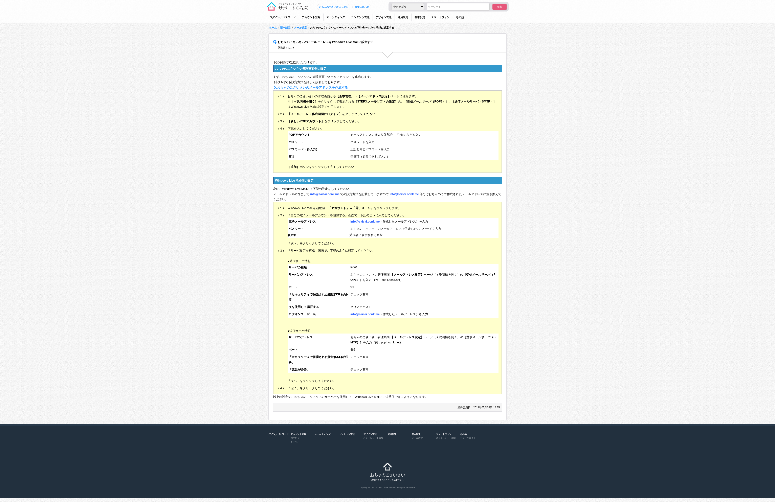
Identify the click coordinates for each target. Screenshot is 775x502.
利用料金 (295, 438)
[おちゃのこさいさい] (287, 9)
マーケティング (336, 17)
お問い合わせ (362, 7)
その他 (460, 17)
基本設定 (420, 17)
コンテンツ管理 (360, 17)
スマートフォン (440, 17)
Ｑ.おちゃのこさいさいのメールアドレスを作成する (310, 87)
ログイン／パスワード (282, 17)
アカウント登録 (311, 17)
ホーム (273, 27)
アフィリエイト (468, 438)
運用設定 (403, 17)
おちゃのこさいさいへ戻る (333, 7)
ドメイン (295, 441)
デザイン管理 (384, 17)
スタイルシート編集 (373, 438)
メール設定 (300, 27)
